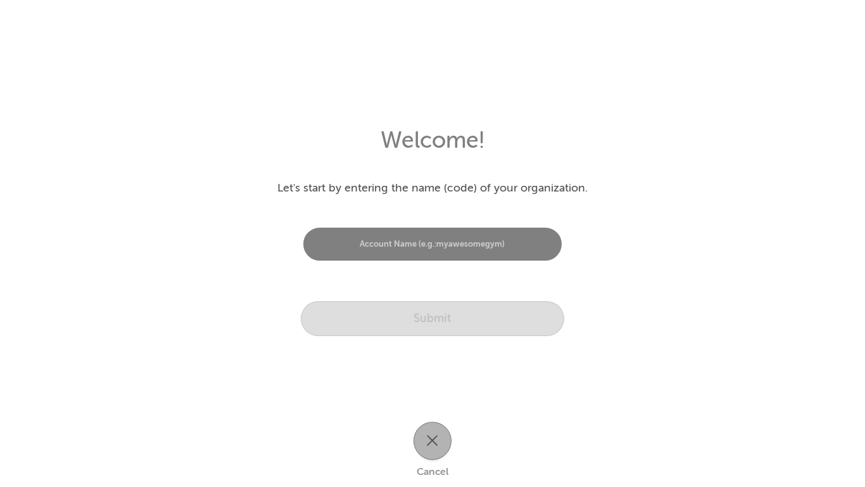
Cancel (432, 472)
